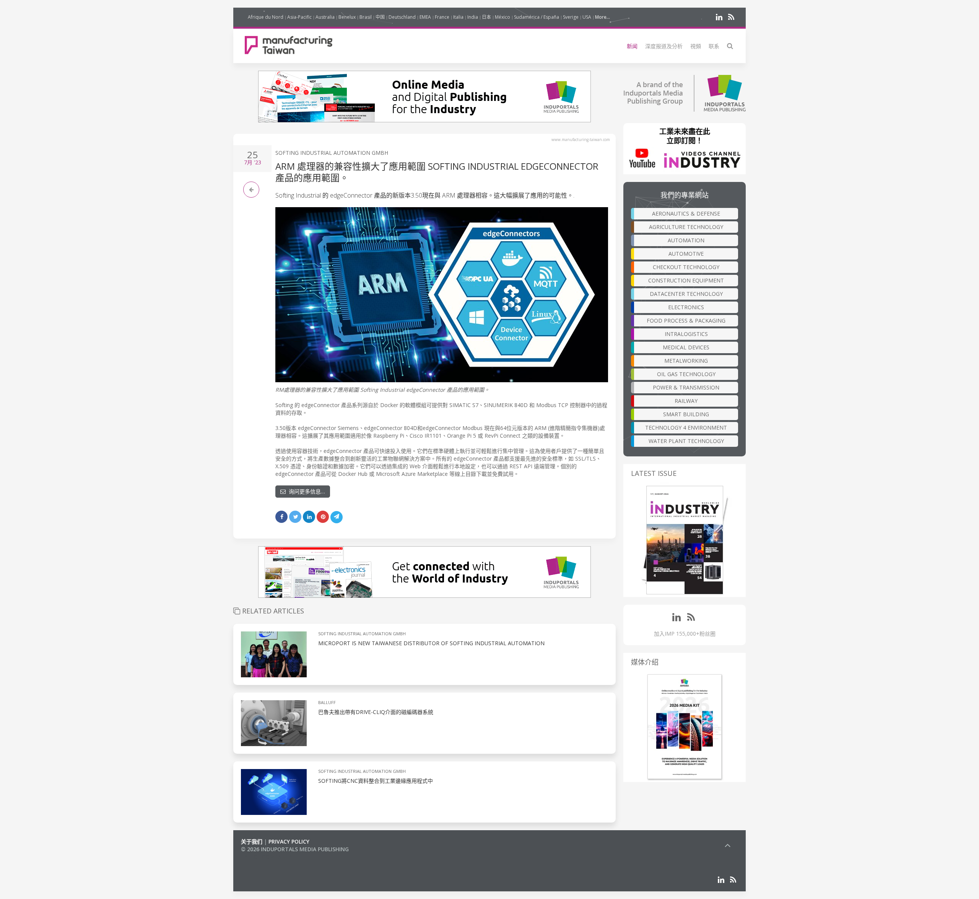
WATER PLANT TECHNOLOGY (686, 441)
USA (586, 17)
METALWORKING (686, 360)
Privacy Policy (288, 841)
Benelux (347, 17)
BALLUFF (327, 702)
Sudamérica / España (536, 17)
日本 (486, 17)
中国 (380, 17)
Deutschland (402, 17)
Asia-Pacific (299, 17)
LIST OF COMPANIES (267, 856)
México (502, 17)
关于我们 (251, 841)
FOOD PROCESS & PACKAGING (686, 320)
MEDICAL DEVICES (686, 347)
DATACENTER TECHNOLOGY (686, 293)
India (472, 17)
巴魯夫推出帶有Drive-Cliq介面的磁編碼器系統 (375, 712)
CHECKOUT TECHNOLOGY (686, 267)
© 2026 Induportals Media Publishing (295, 849)
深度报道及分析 (664, 46)
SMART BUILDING (686, 414)
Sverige (571, 17)
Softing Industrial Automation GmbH (331, 152)
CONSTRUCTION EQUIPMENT (686, 280)
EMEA (425, 17)
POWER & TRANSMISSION (686, 387)
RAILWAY (686, 400)
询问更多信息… (305, 491)
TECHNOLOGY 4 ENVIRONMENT (686, 427)
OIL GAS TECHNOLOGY (686, 374)
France (442, 17)
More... (602, 17)
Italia (458, 17)
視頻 (695, 46)
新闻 (632, 46)
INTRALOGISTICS (686, 334)
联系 (714, 46)
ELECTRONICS (686, 307)
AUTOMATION (686, 240)
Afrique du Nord (265, 17)
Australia (325, 17)
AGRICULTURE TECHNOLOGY (686, 226)
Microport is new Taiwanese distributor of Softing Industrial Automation (431, 643)
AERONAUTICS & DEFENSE (686, 213)
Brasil (365, 17)
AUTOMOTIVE (686, 253)
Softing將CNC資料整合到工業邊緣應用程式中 (375, 780)
